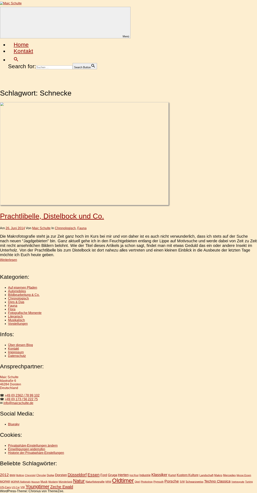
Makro (218, 475)
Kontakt (23, 51)
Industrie (145, 475)
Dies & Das (16, 302)
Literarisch (15, 316)
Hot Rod (134, 475)
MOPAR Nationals (21, 481)
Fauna (82, 228)
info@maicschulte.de (18, 403)
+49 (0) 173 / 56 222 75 (21, 399)
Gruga (112, 475)
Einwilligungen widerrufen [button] (26, 449)
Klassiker (159, 475)
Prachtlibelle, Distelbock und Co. (52, 216)
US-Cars (5, 487)
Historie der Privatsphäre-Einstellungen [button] (36, 452)
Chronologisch (65, 228)
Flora (11, 309)
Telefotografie (237, 482)
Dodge (50, 475)
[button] (16, 59)
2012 (4, 475)
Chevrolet (30, 475)
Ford (103, 475)
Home (21, 45)
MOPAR (5, 481)
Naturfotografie (95, 481)
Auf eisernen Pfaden (22, 287)
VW (22, 487)
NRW (108, 481)
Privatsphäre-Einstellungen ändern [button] (33, 445)
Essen (94, 474)
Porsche (171, 481)
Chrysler (41, 475)
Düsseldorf (77, 475)
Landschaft (206, 475)
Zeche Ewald (61, 487)
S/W (182, 481)
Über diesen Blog (20, 345)
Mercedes (229, 475)
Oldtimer (123, 480)
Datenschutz (17, 356)
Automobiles (17, 291)
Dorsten (61, 475)
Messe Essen (244, 475)
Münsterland (65, 481)
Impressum (16, 352)
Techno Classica (217, 481)
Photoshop (147, 481)
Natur (79, 481)
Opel (137, 481)
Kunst (172, 475)
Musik (44, 481)
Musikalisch (16, 320)
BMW (12, 475)
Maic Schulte (41, 228)
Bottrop (20, 475)
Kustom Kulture (188, 475)
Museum (35, 482)
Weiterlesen (8, 260)
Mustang (53, 481)
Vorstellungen (18, 323)
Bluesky (13, 424)
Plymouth (158, 481)
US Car (16, 487)
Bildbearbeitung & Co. (24, 294)
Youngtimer (37, 486)
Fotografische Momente (25, 313)
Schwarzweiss (194, 481)
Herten (123, 475)
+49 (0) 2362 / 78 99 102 (22, 395)
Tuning (249, 481)
